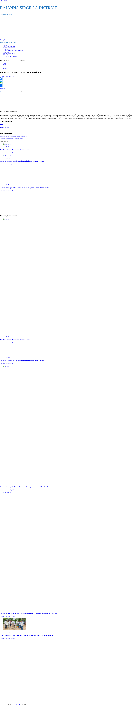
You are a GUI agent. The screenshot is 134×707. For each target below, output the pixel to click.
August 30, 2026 (10, 190)
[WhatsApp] (67, 83)
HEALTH (7, 49)
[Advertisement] (67, 27)
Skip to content (3, 0)
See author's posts (4, 127)
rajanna (3, 152)
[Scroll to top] (0, 706)
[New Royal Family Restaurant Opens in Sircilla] (7, 144)
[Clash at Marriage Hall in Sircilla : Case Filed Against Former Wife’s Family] (14, 182)
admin (3, 76)
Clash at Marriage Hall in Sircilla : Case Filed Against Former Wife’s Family (24, 188)
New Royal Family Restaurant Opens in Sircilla (15, 150)
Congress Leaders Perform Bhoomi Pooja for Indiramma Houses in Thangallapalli (26, 635)
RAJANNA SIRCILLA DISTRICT (28, 8)
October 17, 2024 (10, 76)
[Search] (0, 59)
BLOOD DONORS (13, 50)
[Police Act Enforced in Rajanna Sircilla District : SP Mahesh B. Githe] (7, 155)
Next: (11, 138)
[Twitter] (67, 81)
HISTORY (11, 56)
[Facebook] (67, 78)
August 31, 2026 (10, 152)
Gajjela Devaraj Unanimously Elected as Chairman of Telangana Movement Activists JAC (28, 613)
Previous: (13, 136)
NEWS (6, 45)
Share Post (2, 88)
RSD (5, 55)
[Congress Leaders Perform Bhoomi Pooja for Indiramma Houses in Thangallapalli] (14, 629)
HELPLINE (9, 53)
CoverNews (19, 705)
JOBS (6, 52)
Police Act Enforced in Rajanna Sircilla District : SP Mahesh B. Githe (22, 161)
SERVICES (9, 48)
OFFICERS (9, 46)
